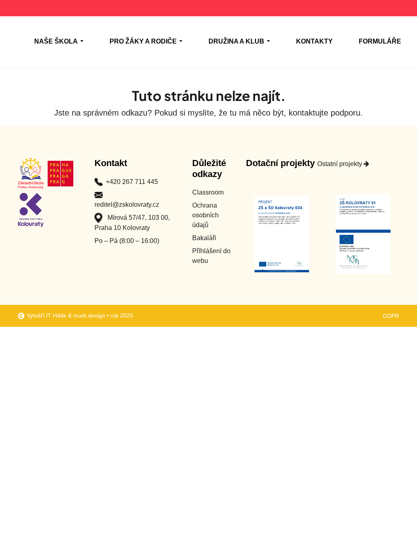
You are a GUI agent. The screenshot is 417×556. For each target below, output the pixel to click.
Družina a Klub (236, 41)
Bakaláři (204, 237)
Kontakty (314, 41)
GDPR (391, 316)
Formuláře (380, 41)
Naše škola (56, 41)
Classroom (208, 192)
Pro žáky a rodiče (143, 41)
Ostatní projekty (340, 163)
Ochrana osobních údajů (205, 215)
